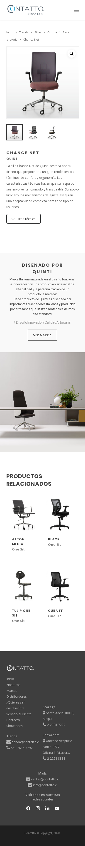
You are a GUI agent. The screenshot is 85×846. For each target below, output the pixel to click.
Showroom (14, 726)
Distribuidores (16, 696)
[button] (72, 54)
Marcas (11, 690)
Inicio (9, 32)
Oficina (52, 32)
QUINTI (12, 158)
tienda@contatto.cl (25, 742)
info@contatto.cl (45, 785)
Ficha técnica (26, 219)
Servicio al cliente (19, 714)
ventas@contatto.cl (45, 779)
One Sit (18, 549)
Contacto (13, 720)
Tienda (24, 32)
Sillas (37, 32)
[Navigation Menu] (76, 10)
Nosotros (13, 685)
